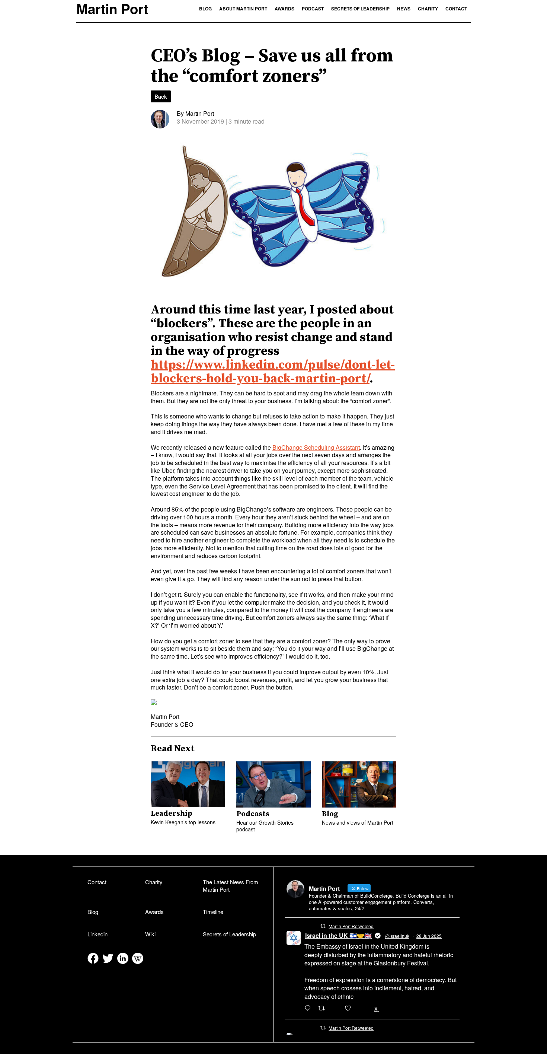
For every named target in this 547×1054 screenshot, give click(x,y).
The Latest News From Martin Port (230, 886)
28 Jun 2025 (429, 936)
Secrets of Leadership (360, 8)
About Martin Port (243, 8)
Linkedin (97, 934)
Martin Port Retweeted (351, 926)
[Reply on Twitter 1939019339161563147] (309, 1008)
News (403, 8)
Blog (205, 8)
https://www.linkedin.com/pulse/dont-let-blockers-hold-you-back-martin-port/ (273, 371)
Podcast (313, 8)
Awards (284, 8)
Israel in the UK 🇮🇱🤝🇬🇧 (338, 935)
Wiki (150, 934)
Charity (428, 8)
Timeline (213, 912)
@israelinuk (397, 936)
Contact (456, 8)
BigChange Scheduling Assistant (316, 447)
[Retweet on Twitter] (323, 926)
